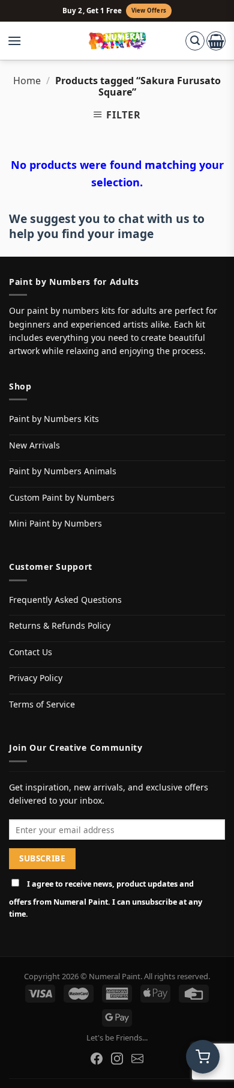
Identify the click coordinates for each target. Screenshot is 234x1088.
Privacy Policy (35, 677)
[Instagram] (117, 1059)
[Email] (137, 1059)
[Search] (195, 40)
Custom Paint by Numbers (62, 497)
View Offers (148, 10)
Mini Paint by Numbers (55, 523)
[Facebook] (97, 1059)
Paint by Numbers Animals (62, 471)
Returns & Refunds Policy (59, 625)
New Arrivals (34, 445)
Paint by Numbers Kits (54, 418)
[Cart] (216, 40)
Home (27, 80)
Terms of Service (42, 704)
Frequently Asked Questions (65, 599)
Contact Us (30, 652)
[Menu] (20, 41)
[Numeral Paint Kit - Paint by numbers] (117, 40)
